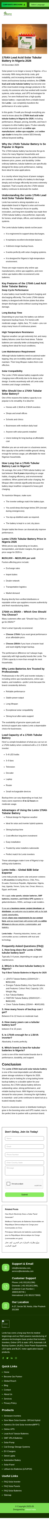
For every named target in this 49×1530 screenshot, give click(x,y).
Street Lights (9, 1456)
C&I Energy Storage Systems (17, 1447)
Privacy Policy (10, 1403)
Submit (24, 1195)
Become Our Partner (13, 1377)
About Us (8, 1394)
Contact (7, 1390)
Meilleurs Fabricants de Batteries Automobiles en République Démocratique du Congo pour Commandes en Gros (24, 1224)
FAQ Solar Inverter (12, 1482)
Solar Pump (9, 1442)
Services (8, 1399)
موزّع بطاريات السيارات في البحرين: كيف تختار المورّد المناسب (22, 1244)
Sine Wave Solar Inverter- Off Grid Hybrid (22, 1420)
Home (6, 1372)
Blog (6, 1385)
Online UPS (9, 1429)
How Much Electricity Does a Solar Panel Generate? (21, 1215)
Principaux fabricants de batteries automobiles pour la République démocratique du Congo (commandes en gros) (23, 1235)
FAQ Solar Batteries (13, 1491)
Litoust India (30, 1509)
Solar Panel (9, 1465)
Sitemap (7, 1495)
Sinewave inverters (12, 1416)
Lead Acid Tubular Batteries (16, 1434)
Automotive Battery (12, 1460)
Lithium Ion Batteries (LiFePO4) (18, 1469)
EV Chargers (9, 1451)
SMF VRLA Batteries (13, 1438)
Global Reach (10, 1381)
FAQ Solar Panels (12, 1486)
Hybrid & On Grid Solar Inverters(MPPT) (21, 1425)
